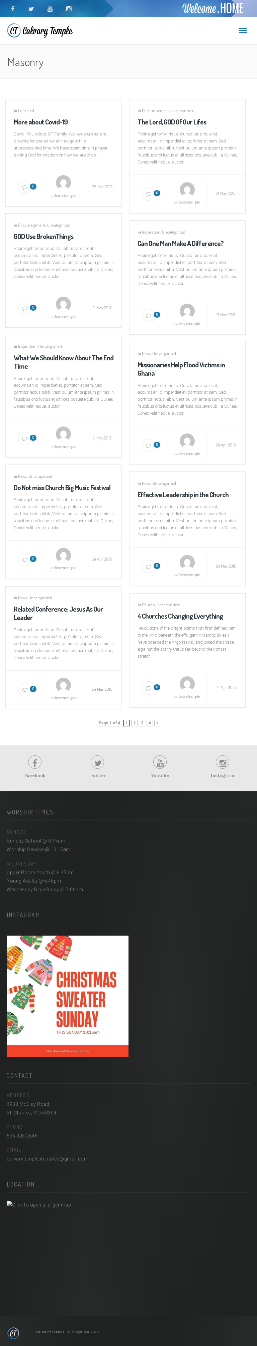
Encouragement (155, 110)
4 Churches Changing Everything (180, 616)
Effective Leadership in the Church (183, 494)
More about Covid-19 (41, 121)
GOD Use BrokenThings (43, 236)
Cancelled (26, 110)
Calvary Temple (50, 1332)
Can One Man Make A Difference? (181, 243)
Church (148, 604)
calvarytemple (63, 195)
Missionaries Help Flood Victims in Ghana (181, 368)
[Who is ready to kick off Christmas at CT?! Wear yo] (67, 996)
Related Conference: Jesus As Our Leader (58, 613)
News (146, 353)
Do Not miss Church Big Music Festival (62, 487)
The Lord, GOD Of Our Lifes (172, 121)
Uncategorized (182, 110)
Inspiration (151, 232)
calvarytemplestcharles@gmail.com (47, 1158)
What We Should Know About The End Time (63, 361)
